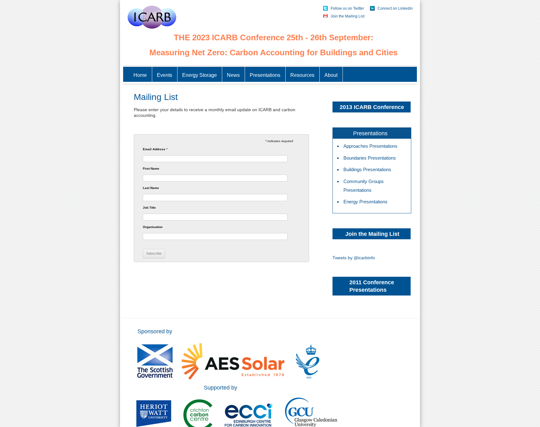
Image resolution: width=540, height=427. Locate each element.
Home (140, 75)
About (331, 75)
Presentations (265, 75)
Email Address (155, 149)
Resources (302, 75)
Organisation (152, 227)
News (233, 75)
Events (164, 75)
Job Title (149, 207)
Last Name (151, 188)
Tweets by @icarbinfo (353, 257)
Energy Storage (199, 75)
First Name (151, 168)
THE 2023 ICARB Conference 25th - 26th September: (273, 37)
